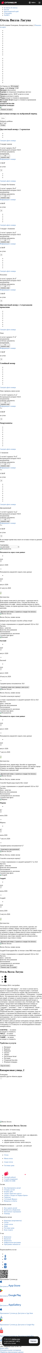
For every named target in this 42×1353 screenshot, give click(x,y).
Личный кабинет (10, 1177)
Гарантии (7, 1197)
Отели (6, 1155)
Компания (7, 1237)
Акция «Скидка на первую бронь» (16, 1195)
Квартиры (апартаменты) (13, 1220)
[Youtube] (5, 1265)
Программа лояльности (12, 1244)
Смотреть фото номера (8, 140)
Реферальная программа (12, 1242)
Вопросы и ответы (10, 1201)
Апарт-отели (8, 1162)
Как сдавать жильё (10, 1208)
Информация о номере (8, 159)
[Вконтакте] (5, 1262)
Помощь (7, 1213)
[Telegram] (5, 1254)
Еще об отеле (5, 1065)
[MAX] (5, 1259)
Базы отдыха (8, 1230)
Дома (6, 1226)
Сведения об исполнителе (9, 1149)
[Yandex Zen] (5, 1267)
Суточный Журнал (10, 1199)
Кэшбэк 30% (8, 1192)
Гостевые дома (9, 1165)
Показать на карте (6, 109)
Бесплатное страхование (12, 1212)
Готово (3, 125)
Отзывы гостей (9, 1190)
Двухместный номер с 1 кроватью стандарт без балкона (18, 611)
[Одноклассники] (5, 1257)
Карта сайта (4, 1348)
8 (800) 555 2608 (9, 1181)
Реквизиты (8, 1240)
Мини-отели (8, 1158)
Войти (33, 2)
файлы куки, (16, 1339)
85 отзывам (14, 86)
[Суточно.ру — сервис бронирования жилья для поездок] (9, 2)
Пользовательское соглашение (10, 1350)
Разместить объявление (12, 1210)
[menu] (39, 2)
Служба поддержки (11, 1179)
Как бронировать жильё (12, 1188)
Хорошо (33, 1341)
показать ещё (5, 156)
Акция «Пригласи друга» (13, 1193)
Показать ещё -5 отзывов (8, 967)
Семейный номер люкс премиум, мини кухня (14, 687)
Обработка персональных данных (12, 1352)
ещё (2, 1009)
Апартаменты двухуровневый (10, 849)
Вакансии (7, 1239)
